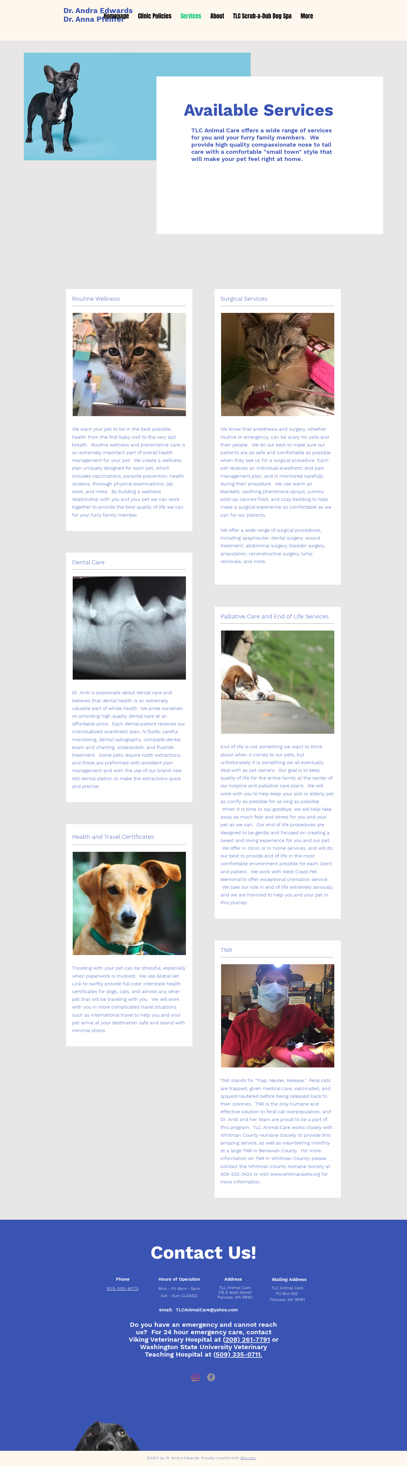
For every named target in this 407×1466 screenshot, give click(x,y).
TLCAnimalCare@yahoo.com (207, 1310)
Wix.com (248, 1458)
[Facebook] (211, 1377)
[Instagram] (196, 1377)
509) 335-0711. (239, 1354)
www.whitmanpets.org (295, 1174)
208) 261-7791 (247, 1339)
